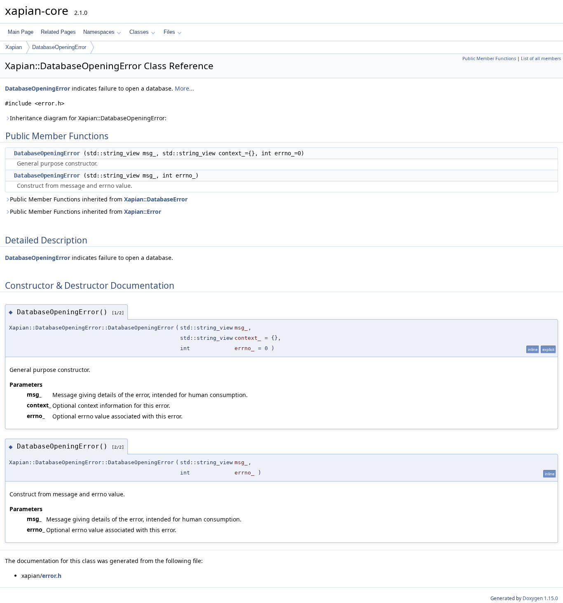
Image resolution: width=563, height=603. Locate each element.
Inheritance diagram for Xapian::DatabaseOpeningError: (88, 118)
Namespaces (99, 32)
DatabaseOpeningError (59, 47)
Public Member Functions (489, 58)
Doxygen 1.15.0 (540, 598)
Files (169, 32)
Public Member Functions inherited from (99, 199)
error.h (51, 576)
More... (184, 88)
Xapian (13, 47)
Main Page (20, 32)
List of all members (541, 58)
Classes (139, 32)
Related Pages (58, 32)
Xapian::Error (142, 211)
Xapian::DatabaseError (156, 199)
